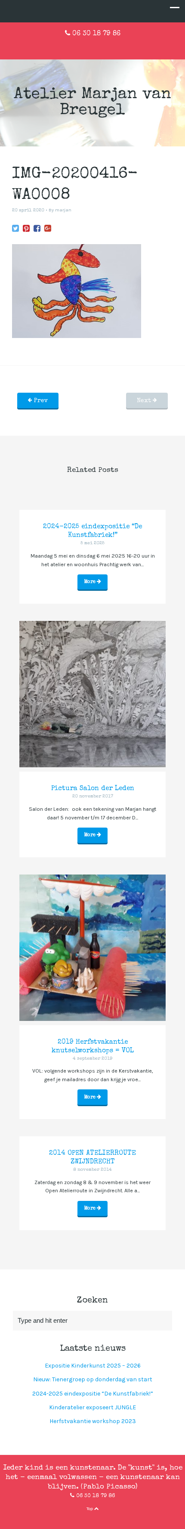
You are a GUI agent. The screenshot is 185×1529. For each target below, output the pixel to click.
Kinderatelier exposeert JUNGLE (92, 1407)
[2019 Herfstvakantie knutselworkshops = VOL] (92, 948)
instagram (106, 46)
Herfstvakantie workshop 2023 (92, 1421)
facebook (78, 46)
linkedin (92, 46)
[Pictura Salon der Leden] (92, 694)
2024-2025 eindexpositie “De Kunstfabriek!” (92, 1393)
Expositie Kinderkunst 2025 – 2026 (93, 1365)
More (90, 582)
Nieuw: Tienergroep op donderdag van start (92, 1379)
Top (90, 1508)
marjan (63, 210)
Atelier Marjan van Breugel (92, 103)
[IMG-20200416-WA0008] (15, 229)
